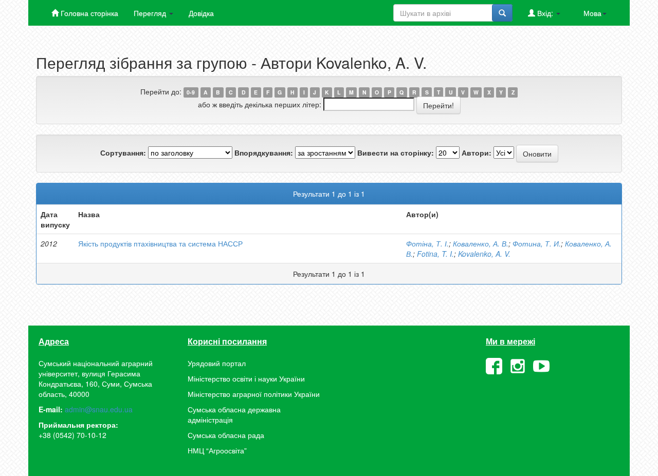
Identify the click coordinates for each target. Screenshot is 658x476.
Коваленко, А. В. (480, 243)
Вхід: (545, 13)
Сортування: (123, 152)
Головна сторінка (88, 13)
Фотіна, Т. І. (427, 243)
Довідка (201, 13)
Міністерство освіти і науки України (246, 378)
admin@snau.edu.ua (99, 409)
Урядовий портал (217, 363)
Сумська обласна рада (226, 435)
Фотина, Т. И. (537, 243)
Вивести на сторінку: (395, 152)
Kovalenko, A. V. (484, 254)
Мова (592, 13)
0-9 (191, 92)
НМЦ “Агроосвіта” (217, 450)
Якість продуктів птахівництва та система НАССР (160, 243)
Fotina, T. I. (435, 254)
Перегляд (151, 13)
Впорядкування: (263, 152)
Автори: (476, 152)
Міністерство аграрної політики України (254, 394)
